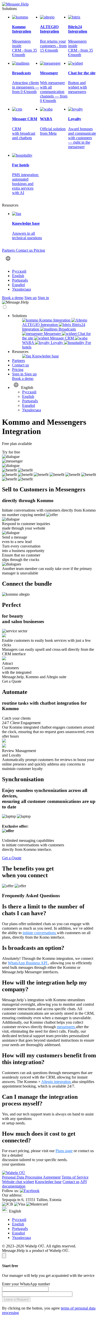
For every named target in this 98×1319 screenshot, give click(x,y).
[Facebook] (29, 1191)
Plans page (64, 1151)
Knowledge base (45, 356)
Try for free (11, 452)
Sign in (43, 298)
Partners (9, 250)
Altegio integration (56, 1082)
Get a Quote (11, 681)
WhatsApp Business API (28, 963)
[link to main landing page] (15, 4)
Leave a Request (16, 1299)
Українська (21, 289)
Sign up (30, 298)
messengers (66, 1027)
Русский (19, 271)
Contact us (25, 250)
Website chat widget (18, 1182)
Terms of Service (75, 1177)
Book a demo (12, 298)
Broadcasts (67, 329)
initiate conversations (40, 933)
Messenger (52, 333)
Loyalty (57, 342)
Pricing (39, 250)
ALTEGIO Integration (40, 325)
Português (20, 280)
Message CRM (62, 338)
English (18, 276)
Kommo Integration (54, 320)
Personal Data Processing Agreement (31, 1177)
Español (18, 285)
